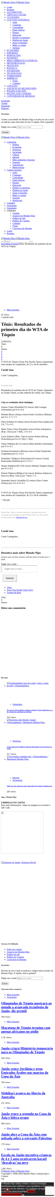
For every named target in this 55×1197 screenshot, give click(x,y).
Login (9, 7)
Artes (14, 22)
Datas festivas (18, 30)
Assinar (5, 132)
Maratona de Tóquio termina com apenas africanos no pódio (25, 1029)
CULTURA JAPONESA (18, 20)
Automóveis (17, 165)
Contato (15, 213)
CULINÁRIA (13, 17)
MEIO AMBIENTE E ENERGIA (22, 60)
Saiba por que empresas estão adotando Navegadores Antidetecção (29, 786)
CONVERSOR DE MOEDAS (21, 96)
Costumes (16, 25)
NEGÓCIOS (12, 65)
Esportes (16, 162)
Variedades (17, 704)
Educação (16, 35)
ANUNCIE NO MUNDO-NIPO (22, 88)
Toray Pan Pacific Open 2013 (20, 590)
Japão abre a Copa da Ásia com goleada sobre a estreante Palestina (26, 1136)
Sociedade (17, 152)
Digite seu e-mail (9, 127)
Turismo (16, 48)
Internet (15, 157)
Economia (16, 147)
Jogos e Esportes (19, 42)
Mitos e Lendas (19, 45)
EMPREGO (12, 78)
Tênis (9, 587)
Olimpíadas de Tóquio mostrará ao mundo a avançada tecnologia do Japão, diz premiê (26, 1007)
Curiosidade (17, 27)
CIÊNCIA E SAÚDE (16, 15)
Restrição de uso (21, 517)
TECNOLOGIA (14, 73)
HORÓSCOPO (14, 55)
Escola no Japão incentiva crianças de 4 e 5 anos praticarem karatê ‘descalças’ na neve (26, 1158)
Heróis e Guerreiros (21, 37)
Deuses (15, 32)
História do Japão (20, 40)
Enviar (4, 983)
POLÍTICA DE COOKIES (19, 93)
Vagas (15, 81)
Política (15, 144)
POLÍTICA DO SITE (16, 91)
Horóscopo (17, 200)
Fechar (31, 1191)
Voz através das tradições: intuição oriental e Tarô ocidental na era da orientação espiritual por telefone (30, 711)
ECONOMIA (13, 50)
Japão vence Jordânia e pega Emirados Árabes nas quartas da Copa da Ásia (24, 1072)
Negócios (16, 149)
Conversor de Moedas (22, 228)
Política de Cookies (21, 221)
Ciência (15, 155)
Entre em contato (14, 949)
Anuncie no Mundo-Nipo (23, 216)
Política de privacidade (11, 1194)
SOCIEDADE (13, 70)
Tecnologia (17, 780)
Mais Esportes (12, 244)
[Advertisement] (27, 276)
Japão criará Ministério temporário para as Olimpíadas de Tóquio (27, 1050)
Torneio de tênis (14, 592)
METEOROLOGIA (16, 63)
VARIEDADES (14, 76)
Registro (10, 9)
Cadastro (16, 83)
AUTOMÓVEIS (14, 12)
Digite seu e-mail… (9, 564)
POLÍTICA (12, 68)
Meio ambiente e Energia (23, 160)
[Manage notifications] (7, 1189)
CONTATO (12, 86)
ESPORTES (12, 53)
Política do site (18, 218)
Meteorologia (18, 167)
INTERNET (12, 58)
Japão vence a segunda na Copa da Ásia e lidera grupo (26, 1115)
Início (3, 244)
